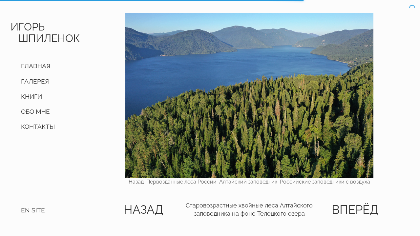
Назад (136, 182)
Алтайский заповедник (248, 182)
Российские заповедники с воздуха (325, 182)
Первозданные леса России (181, 182)
